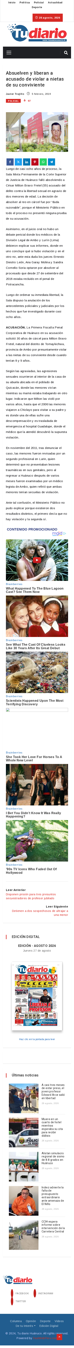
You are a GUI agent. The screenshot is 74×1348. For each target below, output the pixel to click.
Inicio (11, 2)
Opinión (31, 1321)
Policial (39, 2)
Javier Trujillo (15, 94)
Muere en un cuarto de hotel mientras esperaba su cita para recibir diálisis (52, 1127)
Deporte (37, 7)
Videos (59, 1321)
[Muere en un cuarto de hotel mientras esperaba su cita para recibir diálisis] (23, 1132)
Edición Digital (48, 1325)
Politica (25, 2)
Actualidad (55, 2)
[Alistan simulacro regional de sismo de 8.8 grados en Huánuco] (23, 1166)
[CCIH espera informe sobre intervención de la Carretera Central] (23, 1235)
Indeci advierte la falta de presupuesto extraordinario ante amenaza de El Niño (53, 1195)
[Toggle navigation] (7, 52)
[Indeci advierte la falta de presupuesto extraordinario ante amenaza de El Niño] (23, 1201)
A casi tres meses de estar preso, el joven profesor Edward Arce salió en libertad (53, 1091)
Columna (16, 1321)
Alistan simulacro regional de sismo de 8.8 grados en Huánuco (53, 1158)
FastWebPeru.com (45, 1338)
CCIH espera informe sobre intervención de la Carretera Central (53, 1227)
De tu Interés (24, 1325)
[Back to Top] (59, 1337)
